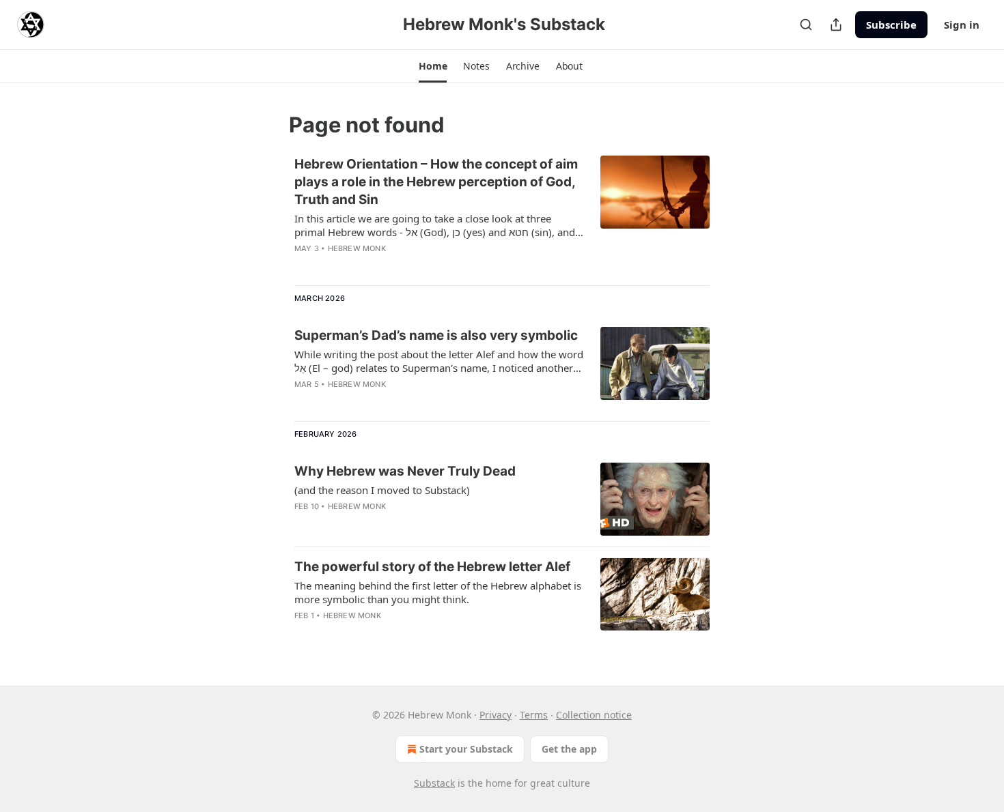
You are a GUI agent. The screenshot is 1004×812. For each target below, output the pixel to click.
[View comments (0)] (399, 266)
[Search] (806, 24)
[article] (502, 215)
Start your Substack (466, 748)
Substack (434, 783)
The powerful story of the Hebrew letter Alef (432, 567)
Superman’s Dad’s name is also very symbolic (436, 335)
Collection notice (594, 714)
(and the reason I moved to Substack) (382, 490)
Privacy (495, 714)
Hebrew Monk (357, 248)
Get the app (569, 748)
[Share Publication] (836, 24)
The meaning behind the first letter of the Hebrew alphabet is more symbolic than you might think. (437, 592)
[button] (432, 66)
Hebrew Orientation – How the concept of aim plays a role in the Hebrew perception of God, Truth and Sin (436, 181)
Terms (534, 714)
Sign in (961, 24)
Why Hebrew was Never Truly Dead (405, 471)
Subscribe (891, 24)
